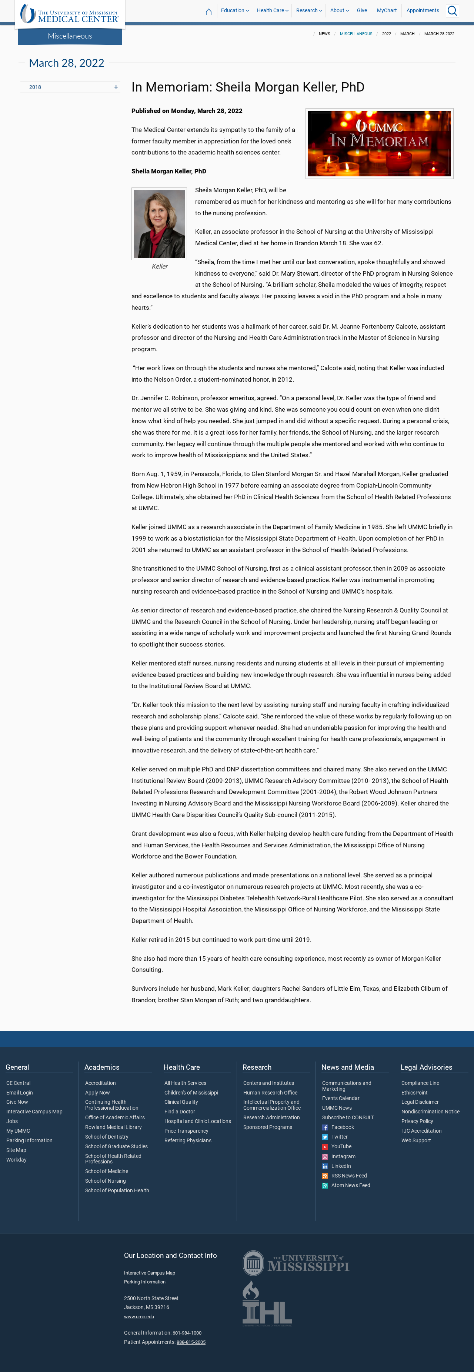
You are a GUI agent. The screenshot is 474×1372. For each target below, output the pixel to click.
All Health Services (185, 1083)
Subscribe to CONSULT (348, 1118)
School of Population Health (117, 1191)
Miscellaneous (70, 35)
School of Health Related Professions (113, 1159)
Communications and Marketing (346, 1086)
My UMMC (18, 1131)
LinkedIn (339, 1166)
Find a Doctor (179, 1112)
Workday (16, 1160)
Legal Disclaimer (420, 1102)
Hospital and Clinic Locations (197, 1121)
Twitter (338, 1137)
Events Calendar (341, 1099)
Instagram (342, 1157)
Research (307, 10)
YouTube (339, 1147)
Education (232, 10)
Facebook (341, 1127)
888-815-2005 (191, 1342)
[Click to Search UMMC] (452, 10)
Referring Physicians (187, 1141)
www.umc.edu (139, 1316)
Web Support (416, 1141)
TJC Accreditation (421, 1131)
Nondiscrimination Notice (430, 1112)
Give (362, 10)
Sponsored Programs (267, 1127)
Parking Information (29, 1141)
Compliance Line (420, 1083)
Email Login (19, 1093)
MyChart (387, 10)
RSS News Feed (347, 1176)
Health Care (270, 10)
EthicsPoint (414, 1093)
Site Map (16, 1150)
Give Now (17, 1102)
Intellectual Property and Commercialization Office (272, 1105)
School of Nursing (105, 1181)
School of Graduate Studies (116, 1147)
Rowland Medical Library (113, 1127)
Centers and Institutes (268, 1083)
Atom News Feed (349, 1186)
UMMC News (337, 1108)
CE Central (18, 1083)
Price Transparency (186, 1131)
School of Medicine (106, 1172)
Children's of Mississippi (191, 1093)
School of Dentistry (106, 1137)
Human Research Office (270, 1093)
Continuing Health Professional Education (111, 1105)
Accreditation (100, 1083)
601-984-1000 (187, 1333)
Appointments (423, 10)
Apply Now (97, 1093)
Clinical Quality (181, 1102)
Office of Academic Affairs (115, 1118)
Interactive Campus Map (34, 1112)
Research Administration (271, 1118)
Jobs (12, 1121)
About (337, 10)
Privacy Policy (417, 1121)
